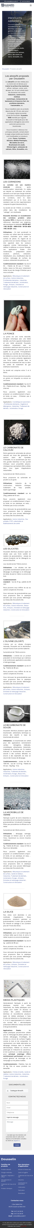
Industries (21, 1179)
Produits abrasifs (6, 1169)
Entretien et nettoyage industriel (14, 692)
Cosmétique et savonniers (21, 402)
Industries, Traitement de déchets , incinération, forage (15, 282)
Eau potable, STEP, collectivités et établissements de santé (15, 521)
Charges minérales (6, 1172)
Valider (17, 1145)
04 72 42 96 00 (26, 1)
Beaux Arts (21, 774)
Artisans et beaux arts (24, 1169)
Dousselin (5, 69)
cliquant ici (17, 1140)
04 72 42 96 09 (18, 1213)
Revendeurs (21, 1193)
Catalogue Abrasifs (16, 1091)
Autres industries (17, 278)
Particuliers (21, 1190)
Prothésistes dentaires (11, 280)
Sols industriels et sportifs (6, 1180)
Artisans (12, 285)
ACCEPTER (23, 1226)
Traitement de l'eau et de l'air (8, 1185)
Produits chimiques (6, 1188)
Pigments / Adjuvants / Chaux (7, 1176)
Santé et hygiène (23, 1172)
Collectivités (21, 1187)
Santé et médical (16, 874)
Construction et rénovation (20, 610)
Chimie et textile (18, 1072)
